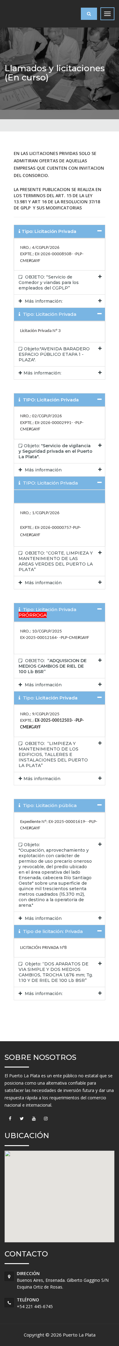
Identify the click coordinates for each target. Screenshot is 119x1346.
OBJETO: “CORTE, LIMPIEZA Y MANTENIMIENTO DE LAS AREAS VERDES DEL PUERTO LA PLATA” (56, 561)
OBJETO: (53, 666)
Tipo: (50, 698)
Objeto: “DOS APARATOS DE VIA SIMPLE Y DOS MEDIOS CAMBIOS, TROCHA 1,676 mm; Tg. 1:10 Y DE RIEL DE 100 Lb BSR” (56, 972)
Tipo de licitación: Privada (52, 931)
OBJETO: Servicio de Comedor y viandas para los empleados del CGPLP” (49, 282)
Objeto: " (55, 451)
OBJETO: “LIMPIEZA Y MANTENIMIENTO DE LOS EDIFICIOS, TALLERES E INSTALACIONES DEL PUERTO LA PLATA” (53, 754)
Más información (42, 470)
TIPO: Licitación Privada (50, 483)
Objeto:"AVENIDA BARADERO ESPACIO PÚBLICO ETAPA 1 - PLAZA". (54, 354)
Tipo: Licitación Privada (49, 314)
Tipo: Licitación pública (49, 805)
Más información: (43, 301)
